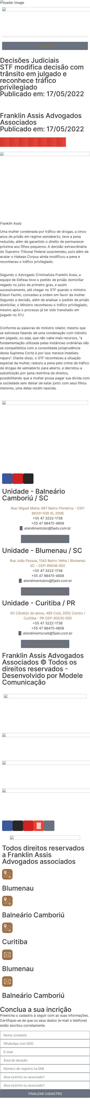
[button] (45, 36)
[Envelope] (38, 826)
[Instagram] (28, 478)
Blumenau (18, 888)
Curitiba (14, 942)
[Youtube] (18, 478)
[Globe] (49, 826)
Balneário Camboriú (33, 915)
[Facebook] (7, 478)
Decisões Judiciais (29, 60)
